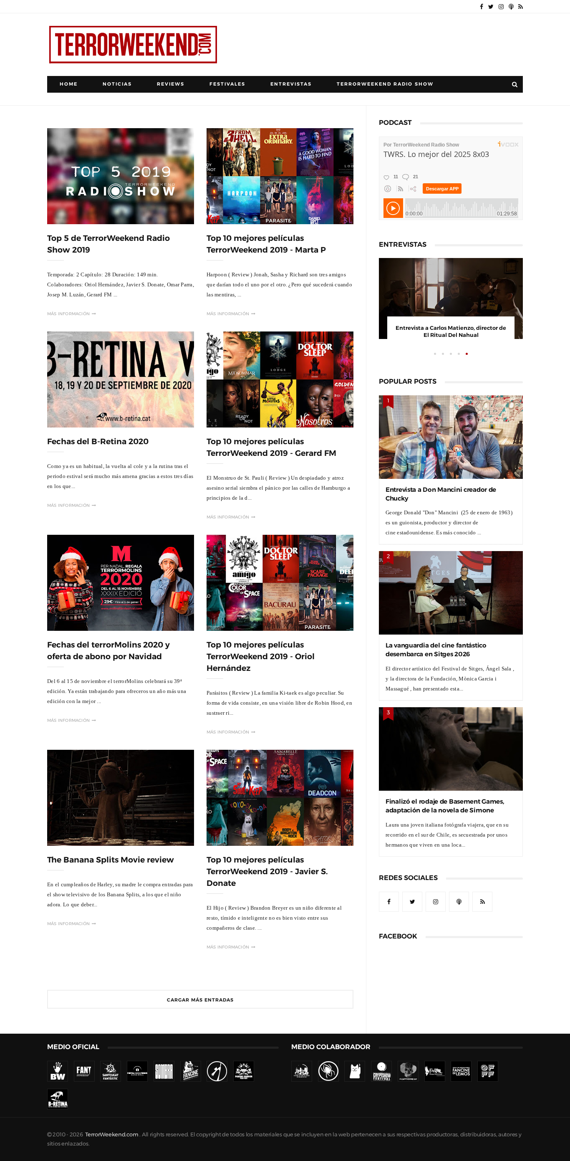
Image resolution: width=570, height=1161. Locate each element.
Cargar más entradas (200, 1000)
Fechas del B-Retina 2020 (98, 441)
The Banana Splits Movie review (110, 860)
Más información (68, 313)
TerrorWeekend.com (111, 1134)
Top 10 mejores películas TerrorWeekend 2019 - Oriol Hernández (261, 656)
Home (69, 84)
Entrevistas (291, 84)
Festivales (227, 84)
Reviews (170, 84)
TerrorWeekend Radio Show (385, 84)
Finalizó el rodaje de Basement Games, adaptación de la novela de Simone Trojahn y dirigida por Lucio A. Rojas (445, 810)
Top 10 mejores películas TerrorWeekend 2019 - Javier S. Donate (267, 871)
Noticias (117, 84)
